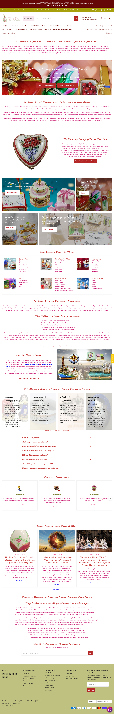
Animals (23, 26)
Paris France (58, 267)
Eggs (20, 261)
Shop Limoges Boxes (46, 85)
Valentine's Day (95, 261)
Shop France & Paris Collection (29, 378)
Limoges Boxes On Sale (105, 29)
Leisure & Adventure (21, 29)
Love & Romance (14, 26)
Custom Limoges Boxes (51, 680)
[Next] (110, 498)
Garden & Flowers (23, 267)
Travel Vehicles (58, 269)
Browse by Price (92, 29)
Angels (93, 280)
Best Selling (99, 26)
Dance (20, 284)
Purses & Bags (58, 280)
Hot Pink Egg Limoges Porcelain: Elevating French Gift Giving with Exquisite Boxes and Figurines (20, 560)
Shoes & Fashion (59, 282)
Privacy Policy (27, 681)
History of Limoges (50, 678)
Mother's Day (95, 265)
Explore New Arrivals (67, 85)
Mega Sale (109, 33)
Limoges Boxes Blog (71, 676)
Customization (51, 9)
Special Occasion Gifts (8, 33)
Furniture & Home (23, 269)
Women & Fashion (59, 286)
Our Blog (66, 9)
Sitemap (38, 701)
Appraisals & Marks (41, 9)
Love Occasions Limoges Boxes (85, 161)
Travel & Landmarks (50, 29)
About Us (26, 674)
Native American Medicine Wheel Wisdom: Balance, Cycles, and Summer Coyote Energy (57, 560)
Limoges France (17, 9)
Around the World (59, 261)
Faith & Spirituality (35, 29)
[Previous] (4, 498)
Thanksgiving (95, 271)
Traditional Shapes (55, 26)
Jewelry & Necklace (59, 284)
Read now (19, 580)
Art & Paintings (23, 280)
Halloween (94, 269)
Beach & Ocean (59, 263)
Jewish (93, 284)
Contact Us (82, 9)
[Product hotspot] (70, 357)
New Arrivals (108, 26)
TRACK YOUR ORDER (72, 678)
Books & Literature (23, 282)
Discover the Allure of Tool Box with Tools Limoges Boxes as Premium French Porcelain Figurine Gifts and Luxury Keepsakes (94, 561)
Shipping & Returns (28, 678)
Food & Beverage (23, 263)
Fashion (44, 26)
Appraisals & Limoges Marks (52, 675)
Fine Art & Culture (7, 29)
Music (20, 286)
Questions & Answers (29, 676)
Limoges (4, 26)
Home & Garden (68, 26)
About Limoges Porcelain (29, 9)
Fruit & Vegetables (23, 265)
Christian (94, 282)
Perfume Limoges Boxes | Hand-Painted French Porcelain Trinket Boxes (64, 289)
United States (58, 271)
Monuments (58, 265)
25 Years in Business (7, 9)
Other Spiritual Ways (97, 288)
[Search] (76, 18)
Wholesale (59, 9)
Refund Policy (27, 686)
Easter (93, 263)
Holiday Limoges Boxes (65, 29)
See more (56, 590)
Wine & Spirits (22, 271)
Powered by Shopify (7, 705)
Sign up (91, 690)
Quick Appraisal (74, 9)
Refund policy (48, 690)
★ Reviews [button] (112, 358)
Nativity (94, 286)
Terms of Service (28, 683)
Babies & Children (34, 26)
